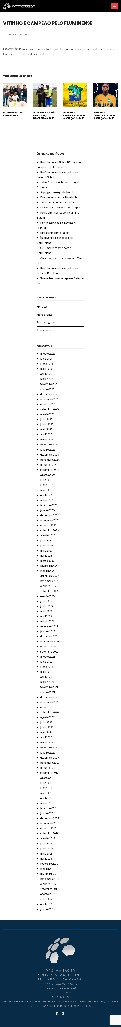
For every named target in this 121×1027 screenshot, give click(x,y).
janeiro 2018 (47, 868)
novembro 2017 (49, 878)
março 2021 (47, 681)
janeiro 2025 (47, 449)
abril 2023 (46, 555)
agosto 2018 (47, 838)
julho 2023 (46, 540)
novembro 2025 (49, 399)
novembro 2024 (50, 459)
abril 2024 (46, 495)
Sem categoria (46, 322)
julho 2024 (46, 479)
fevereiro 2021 (49, 687)
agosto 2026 (47, 353)
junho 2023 (47, 545)
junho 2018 (46, 848)
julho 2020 (46, 722)
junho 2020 (47, 727)
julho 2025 (46, 419)
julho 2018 (46, 843)
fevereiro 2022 (49, 626)
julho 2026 (46, 358)
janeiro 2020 (47, 752)
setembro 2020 (49, 712)
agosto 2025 (47, 414)
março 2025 (47, 439)
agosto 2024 (47, 474)
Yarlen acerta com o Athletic (57, 202)
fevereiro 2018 (49, 863)
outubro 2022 (48, 586)
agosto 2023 (47, 535)
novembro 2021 (49, 641)
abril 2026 (46, 373)
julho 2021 (46, 661)
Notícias (26, 34)
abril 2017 (46, 904)
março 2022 (47, 621)
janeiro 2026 (47, 389)
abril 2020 (46, 737)
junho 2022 (46, 606)
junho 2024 (47, 485)
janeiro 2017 (47, 909)
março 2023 (47, 560)
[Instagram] (63, 1013)
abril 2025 (46, 434)
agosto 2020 (47, 717)
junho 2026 (47, 363)
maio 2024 (46, 490)
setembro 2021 (49, 651)
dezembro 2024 (49, 454)
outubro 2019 (48, 767)
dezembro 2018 (49, 818)
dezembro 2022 (49, 575)
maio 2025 (46, 429)
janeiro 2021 (47, 692)
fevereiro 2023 (49, 565)
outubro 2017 (48, 883)
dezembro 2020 (49, 697)
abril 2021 (46, 676)
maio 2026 (46, 368)
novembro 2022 (49, 580)
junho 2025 (47, 424)
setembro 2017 (49, 888)
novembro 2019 (49, 762)
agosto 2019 (47, 777)
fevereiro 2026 (49, 384)
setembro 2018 (49, 833)
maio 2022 (46, 611)
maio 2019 (46, 793)
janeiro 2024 (47, 510)
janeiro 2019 (47, 813)
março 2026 (47, 378)
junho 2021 (46, 666)
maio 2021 (46, 671)
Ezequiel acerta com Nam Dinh (58, 197)
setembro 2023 (49, 530)
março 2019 (47, 803)
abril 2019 (46, 798)
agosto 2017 (47, 894)
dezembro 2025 (49, 394)
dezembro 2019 (49, 757)
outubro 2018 (48, 828)
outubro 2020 (48, 707)
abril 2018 (46, 858)
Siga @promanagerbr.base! (56, 192)
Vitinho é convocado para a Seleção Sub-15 (74, 115)
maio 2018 (46, 853)
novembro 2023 (49, 520)
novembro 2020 (49, 702)
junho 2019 (46, 788)
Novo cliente (44, 314)
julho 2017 (46, 899)
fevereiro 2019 (49, 808)
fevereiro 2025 (49, 444)
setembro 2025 (49, 409)
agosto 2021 (47, 656)
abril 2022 (46, 616)
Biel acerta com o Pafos (54, 232)
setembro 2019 (49, 772)
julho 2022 (46, 601)
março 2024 (47, 500)
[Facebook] (57, 1013)
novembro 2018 (49, 823)
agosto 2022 (47, 596)
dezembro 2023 (49, 515)
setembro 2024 (49, 469)
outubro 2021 (48, 646)
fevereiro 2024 (49, 505)
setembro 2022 (49, 591)
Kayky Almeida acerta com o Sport (60, 207)
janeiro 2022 (47, 631)
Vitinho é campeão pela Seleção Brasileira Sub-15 (45, 115)
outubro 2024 (48, 464)
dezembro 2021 (49, 636)
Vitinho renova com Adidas (13, 114)
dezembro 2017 (49, 873)
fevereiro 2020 (49, 747)
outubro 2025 (48, 404)
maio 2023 (46, 550)
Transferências (46, 330)
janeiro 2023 (47, 570)
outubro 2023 (48, 525)
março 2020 (47, 742)
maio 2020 (46, 732)
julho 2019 (46, 782)
